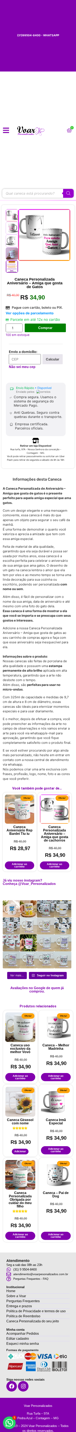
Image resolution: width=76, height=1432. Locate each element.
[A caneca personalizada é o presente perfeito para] (28, 925)
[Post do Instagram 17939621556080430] (28, 942)
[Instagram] (23, 1386)
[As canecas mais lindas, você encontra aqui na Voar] (62, 942)
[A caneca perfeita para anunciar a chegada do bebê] (45, 925)
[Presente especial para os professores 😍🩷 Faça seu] (45, 942)
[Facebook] (11, 1386)
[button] (9, 1422)
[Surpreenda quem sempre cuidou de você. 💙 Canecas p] (11, 908)
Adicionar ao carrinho (19, 865)
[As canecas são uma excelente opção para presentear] (11, 942)
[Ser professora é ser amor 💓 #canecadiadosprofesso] (11, 959)
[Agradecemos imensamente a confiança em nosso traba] (62, 908)
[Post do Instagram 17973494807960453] (45, 908)
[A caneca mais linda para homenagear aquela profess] (28, 959)
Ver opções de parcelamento (30, 313)
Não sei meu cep (22, 367)
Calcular (52, 359)
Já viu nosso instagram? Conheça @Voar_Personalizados (29, 882)
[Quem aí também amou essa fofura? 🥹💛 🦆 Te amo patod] (28, 908)
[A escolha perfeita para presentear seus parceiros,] (11, 925)
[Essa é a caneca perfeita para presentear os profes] (45, 959)
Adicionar (20, 1151)
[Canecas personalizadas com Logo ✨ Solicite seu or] (62, 925)
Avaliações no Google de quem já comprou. (37, 989)
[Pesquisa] (68, 193)
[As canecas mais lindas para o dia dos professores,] (62, 959)
